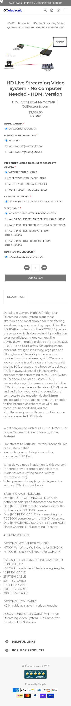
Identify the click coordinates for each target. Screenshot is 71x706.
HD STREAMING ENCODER (18, 252)
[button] (45, 10)
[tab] (15, 297)
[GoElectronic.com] (12, 10)
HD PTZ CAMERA (13, 123)
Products (23, 23)
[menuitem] (45, 10)
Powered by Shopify (35, 684)
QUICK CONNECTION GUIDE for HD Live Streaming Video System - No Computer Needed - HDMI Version (31, 618)
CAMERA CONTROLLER (16, 196)
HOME (10, 23)
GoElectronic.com (35, 106)
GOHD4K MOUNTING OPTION (20, 135)
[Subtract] (27, 267)
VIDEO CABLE (11, 208)
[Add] (44, 267)
